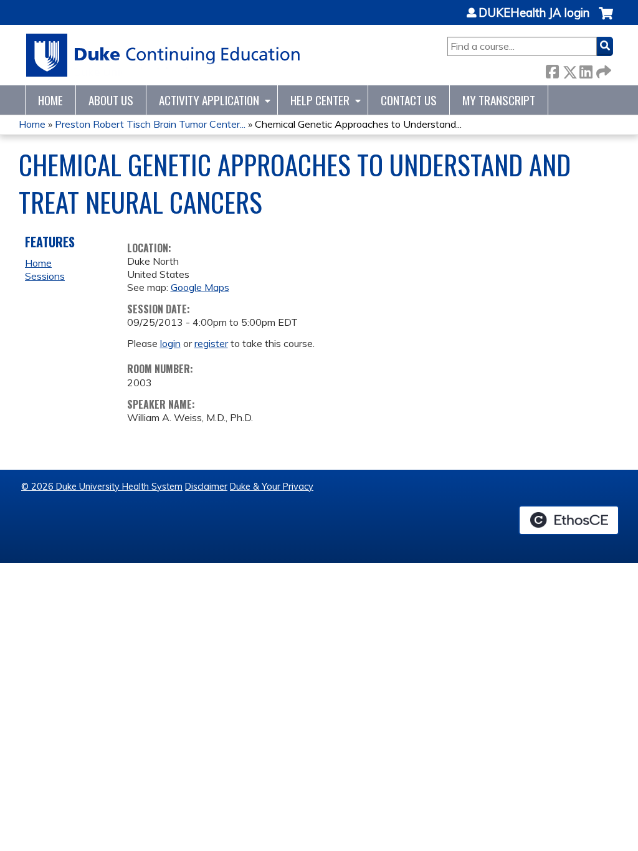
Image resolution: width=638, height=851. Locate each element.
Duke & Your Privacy (271, 486)
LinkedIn (585, 69)
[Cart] (606, 19)
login (170, 343)
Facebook (552, 69)
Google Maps (200, 287)
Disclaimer (206, 486)
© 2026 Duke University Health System (102, 486)
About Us (110, 100)
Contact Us (409, 100)
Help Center (320, 100)
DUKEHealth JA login (533, 13)
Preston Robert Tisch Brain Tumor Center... (150, 124)
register (211, 343)
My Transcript (498, 100)
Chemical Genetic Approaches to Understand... (358, 124)
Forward (602, 69)
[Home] (163, 55)
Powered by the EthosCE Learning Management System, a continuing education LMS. (568, 520)
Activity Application (209, 100)
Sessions (45, 276)
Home (50, 100)
